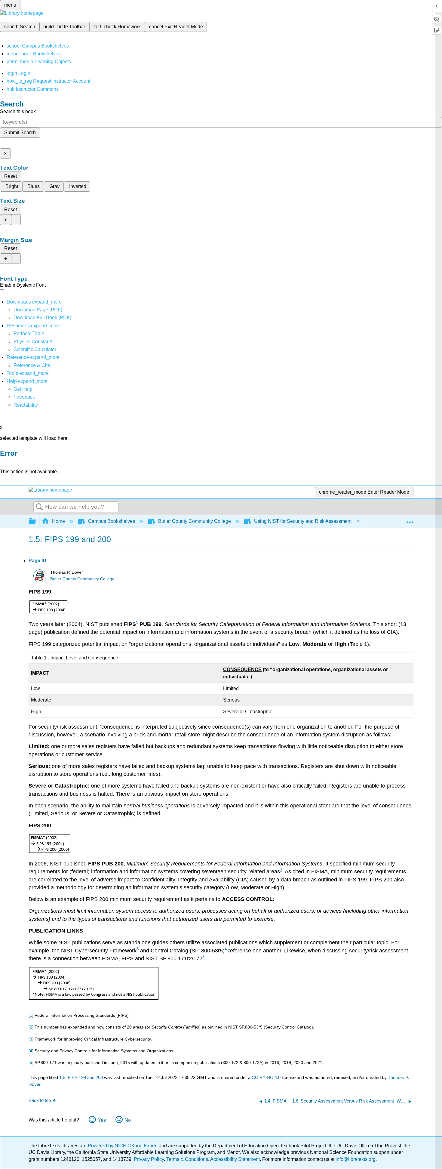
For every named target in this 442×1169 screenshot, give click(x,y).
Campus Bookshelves (111, 521)
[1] (31, 1015)
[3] (31, 1039)
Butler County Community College (194, 521)
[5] (31, 1062)
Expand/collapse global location (409, 519)
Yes (102, 1120)
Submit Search (20, 132)
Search (39, 507)
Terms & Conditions (187, 1159)
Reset (10, 176)
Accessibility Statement (235, 1159)
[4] (31, 1050)
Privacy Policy (149, 1159)
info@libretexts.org (355, 1159)
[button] (24, 396)
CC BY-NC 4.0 (266, 1077)
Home (58, 521)
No (127, 1120)
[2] (31, 1027)
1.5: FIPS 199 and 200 (81, 1077)
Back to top (40, 1100)
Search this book (18, 111)
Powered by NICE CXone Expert (123, 1145)
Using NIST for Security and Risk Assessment (303, 521)
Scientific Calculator (35, 349)
